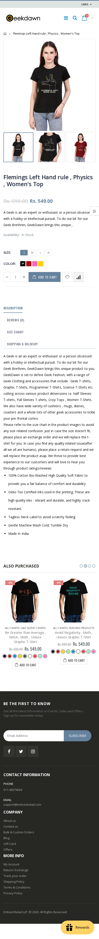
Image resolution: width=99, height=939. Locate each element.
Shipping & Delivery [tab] (22, 343)
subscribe (77, 735)
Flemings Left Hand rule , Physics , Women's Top (48, 180)
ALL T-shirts (12, 628)
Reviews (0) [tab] (15, 319)
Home (5, 33)
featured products (81, 628)
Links (84, 4)
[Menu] (66, 18)
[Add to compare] (79, 277)
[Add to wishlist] (67, 277)
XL (48, 252)
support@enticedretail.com (22, 804)
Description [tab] (13, 307)
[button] (81, 566)
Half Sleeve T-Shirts (33, 628)
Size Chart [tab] (15, 331)
